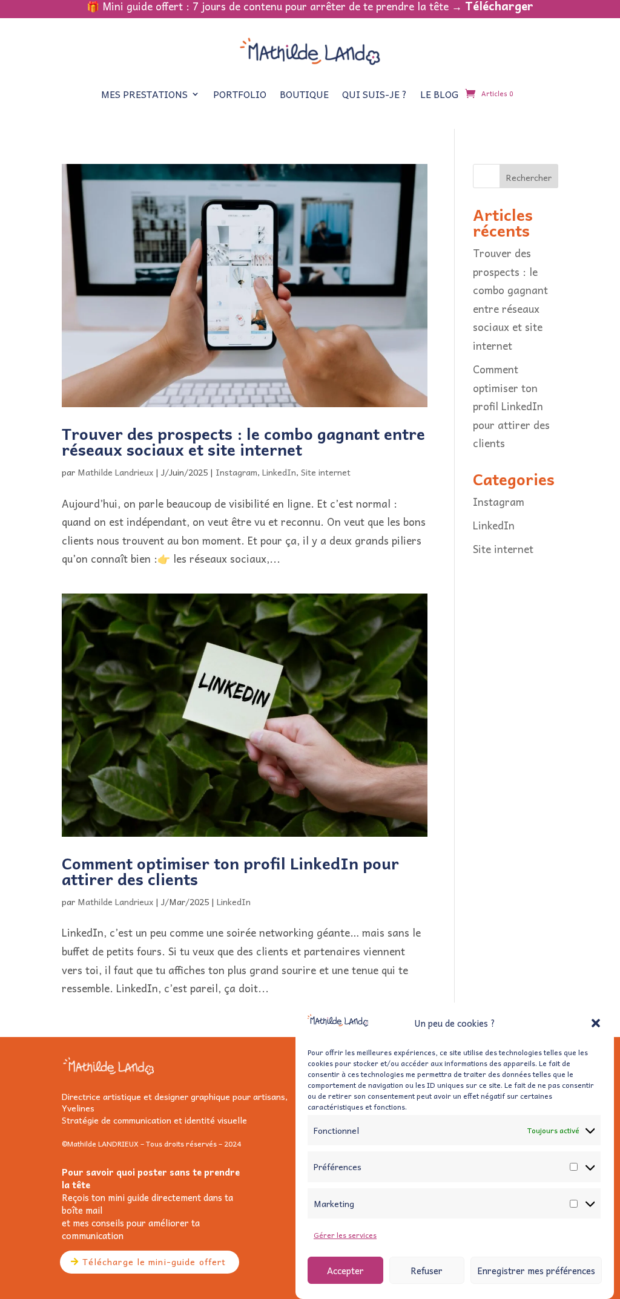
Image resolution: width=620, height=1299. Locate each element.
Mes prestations (144, 94)
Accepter (345, 1270)
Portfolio (239, 94)
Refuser (427, 1270)
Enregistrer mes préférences (536, 1270)
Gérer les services (345, 1235)
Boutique (304, 94)
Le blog (439, 94)
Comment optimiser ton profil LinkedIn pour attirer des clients (230, 870)
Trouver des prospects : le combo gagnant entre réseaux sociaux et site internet (243, 441)
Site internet (326, 472)
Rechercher (529, 177)
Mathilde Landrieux (115, 472)
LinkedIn (279, 472)
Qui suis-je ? (374, 94)
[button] (596, 1023)
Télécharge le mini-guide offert (154, 1261)
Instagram (236, 472)
